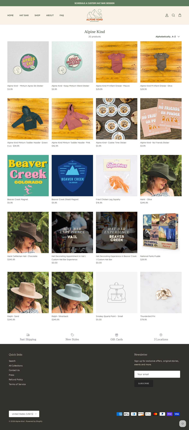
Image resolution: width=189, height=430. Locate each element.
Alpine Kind (20, 421)
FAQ (62, 15)
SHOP (37, 15)
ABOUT (50, 15)
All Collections (16, 365)
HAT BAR (24, 15)
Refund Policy (16, 379)
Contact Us (14, 370)
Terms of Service (17, 384)
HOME (10, 15)
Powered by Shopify (34, 421)
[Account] (166, 15)
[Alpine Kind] (94, 15)
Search (12, 361)
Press (11, 375)
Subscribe (143, 383)
